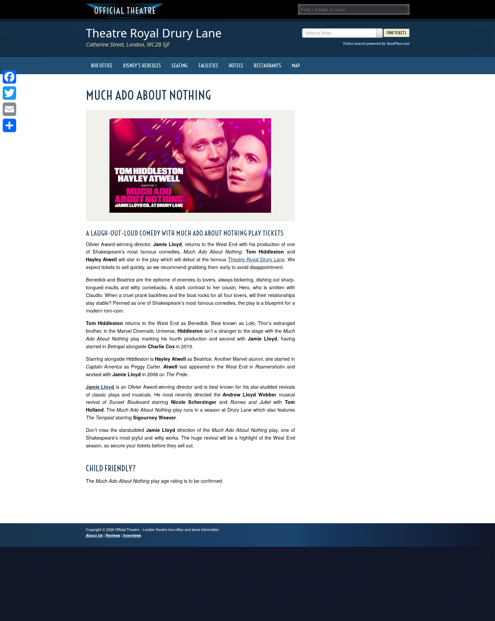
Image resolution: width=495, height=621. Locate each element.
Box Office (101, 65)
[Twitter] (9, 93)
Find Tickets (396, 32)
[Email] (9, 109)
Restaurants (267, 65)
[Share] (9, 125)
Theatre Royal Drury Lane (154, 33)
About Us (94, 535)
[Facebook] (9, 77)
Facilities (208, 65)
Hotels (236, 65)
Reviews (113, 535)
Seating (179, 65)
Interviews (132, 535)
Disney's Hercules (142, 65)
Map (296, 65)
